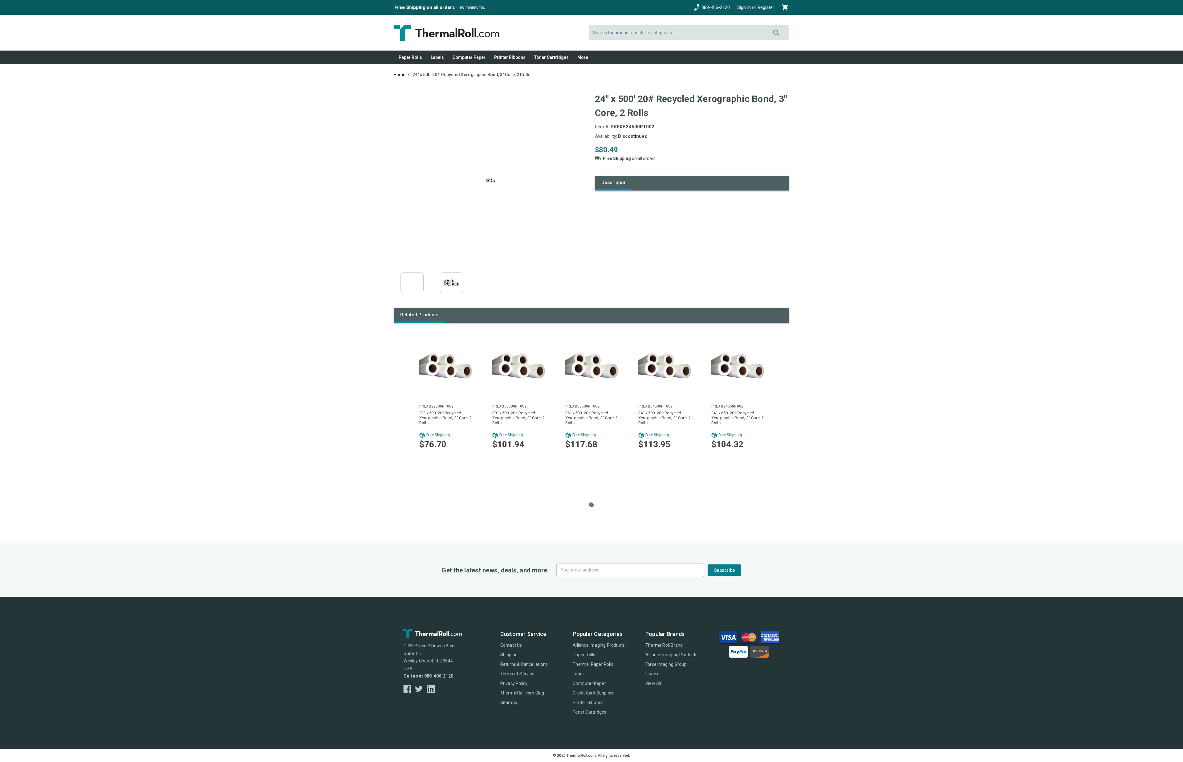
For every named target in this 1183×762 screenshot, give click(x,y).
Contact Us (511, 645)
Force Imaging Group (666, 664)
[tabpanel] (445, 411)
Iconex (651, 673)
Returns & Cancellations (524, 664)
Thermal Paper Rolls (593, 664)
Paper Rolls (410, 57)
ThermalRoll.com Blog (522, 692)
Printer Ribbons (510, 57)
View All (653, 683)
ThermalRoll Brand (664, 645)
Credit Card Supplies (593, 692)
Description (614, 182)
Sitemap (508, 702)
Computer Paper (469, 57)
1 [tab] (591, 504)
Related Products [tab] (419, 315)
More (582, 57)
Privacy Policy (514, 683)
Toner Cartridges (551, 57)
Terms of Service (517, 673)
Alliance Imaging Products (599, 645)
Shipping (509, 654)
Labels (437, 57)
